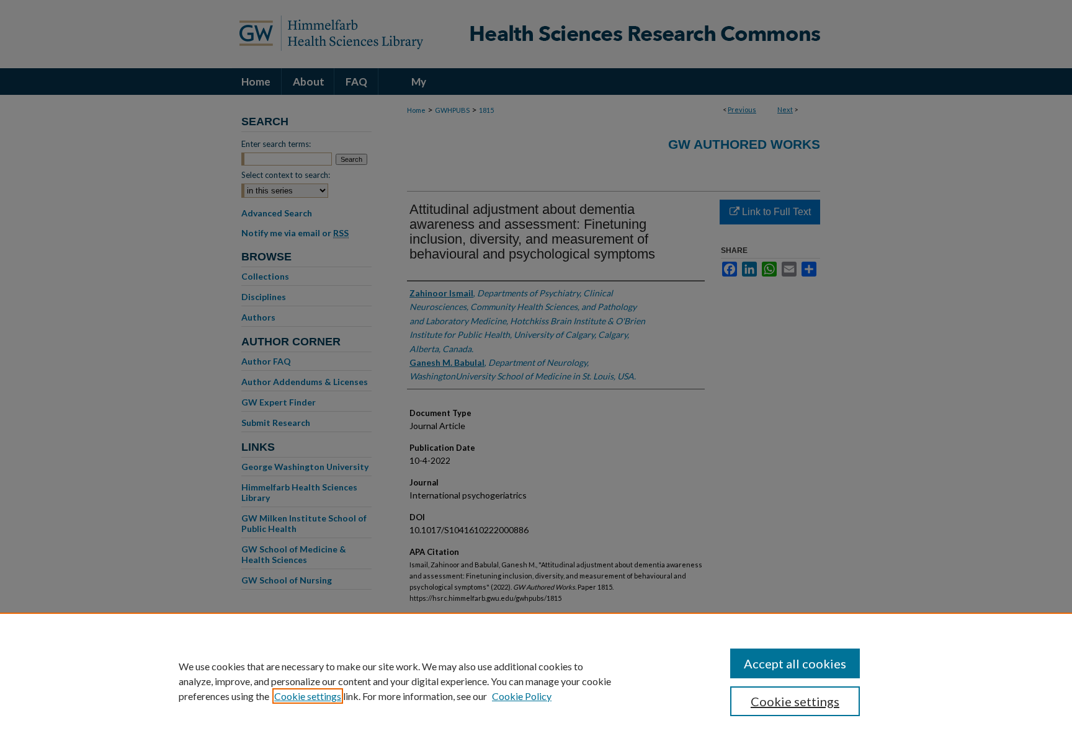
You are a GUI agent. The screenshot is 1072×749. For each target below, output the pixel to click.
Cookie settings (307, 696)
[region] (536, 681)
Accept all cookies (795, 663)
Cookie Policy (522, 696)
